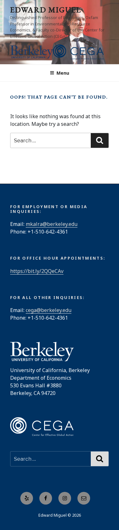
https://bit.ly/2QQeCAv (36, 271)
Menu (62, 73)
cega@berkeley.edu (48, 310)
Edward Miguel (45, 10)
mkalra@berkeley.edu (51, 224)
